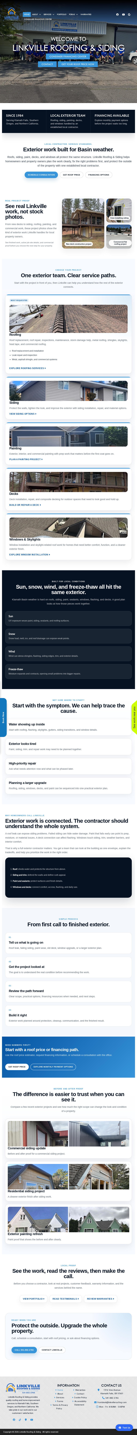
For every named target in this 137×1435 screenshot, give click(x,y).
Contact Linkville (52, 1350)
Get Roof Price (71, 175)
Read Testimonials (65, 1299)
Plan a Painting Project (25, 459)
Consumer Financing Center (68, 56)
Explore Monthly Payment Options (53, 1067)
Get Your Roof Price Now (78, 64)
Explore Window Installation (28, 555)
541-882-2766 (112, 1398)
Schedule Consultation (41, 175)
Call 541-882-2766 (24, 1350)
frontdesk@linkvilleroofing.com (112, 1402)
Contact (47, 64)
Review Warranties (99, 1299)
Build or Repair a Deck (24, 505)
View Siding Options (22, 414)
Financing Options (98, 175)
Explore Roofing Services (26, 368)
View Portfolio (33, 1299)
